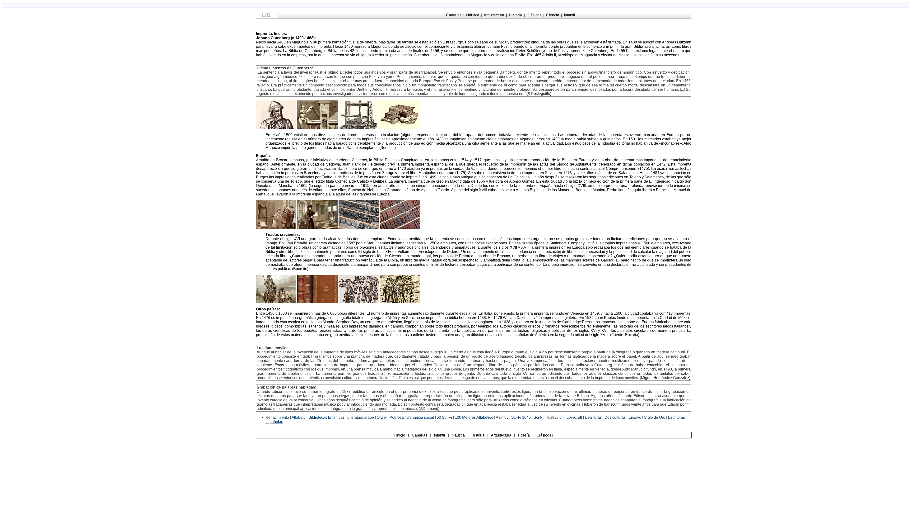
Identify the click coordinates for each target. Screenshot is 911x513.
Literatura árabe (360, 417)
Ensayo (634, 417)
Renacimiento (277, 417)
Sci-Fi (539, 417)
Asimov (502, 417)
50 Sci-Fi (444, 417)
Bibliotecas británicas (326, 417)
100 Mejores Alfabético (474, 417)
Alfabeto (299, 417)
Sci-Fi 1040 (521, 417)
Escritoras (593, 417)
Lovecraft (574, 417)
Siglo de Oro (654, 417)
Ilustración (555, 417)
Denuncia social (420, 417)
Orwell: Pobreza (390, 417)
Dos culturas (615, 417)
